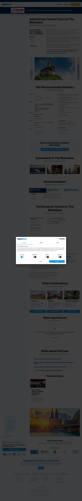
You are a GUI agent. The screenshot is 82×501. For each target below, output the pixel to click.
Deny (41, 261)
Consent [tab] (24, 242)
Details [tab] (41, 242)
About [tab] (58, 242)
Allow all (57, 261)
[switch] (34, 257)
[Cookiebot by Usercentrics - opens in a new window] (60, 239)
